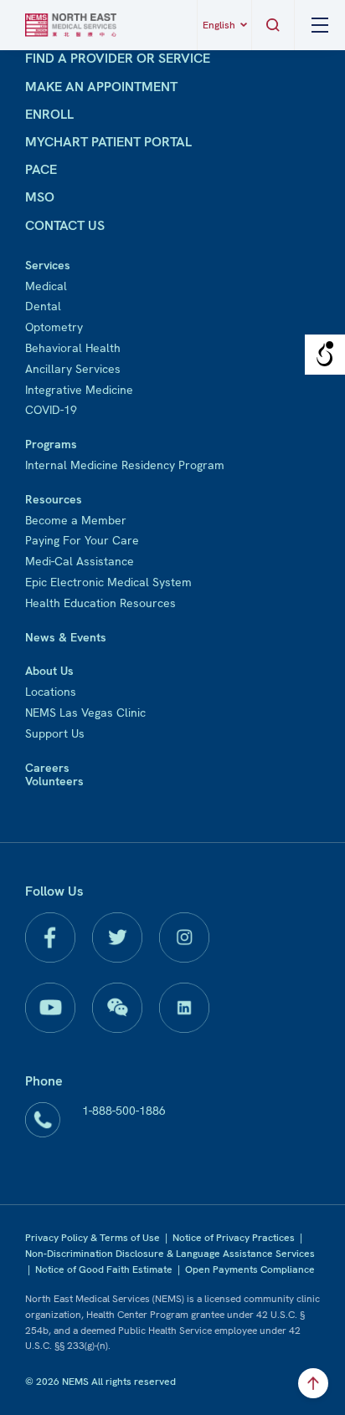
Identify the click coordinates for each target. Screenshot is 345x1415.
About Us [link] (49, 670)
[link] (70, 25)
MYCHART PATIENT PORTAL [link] (108, 142)
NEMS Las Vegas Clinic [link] (85, 712)
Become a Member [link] (75, 520)
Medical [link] (46, 286)
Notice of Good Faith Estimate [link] (103, 1269)
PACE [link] (41, 169)
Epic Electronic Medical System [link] (108, 582)
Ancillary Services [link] (73, 368)
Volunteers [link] (54, 781)
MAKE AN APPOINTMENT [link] (101, 86)
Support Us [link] (55, 733)
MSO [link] (39, 197)
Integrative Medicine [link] (79, 389)
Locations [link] (50, 691)
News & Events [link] (65, 637)
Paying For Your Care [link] (82, 540)
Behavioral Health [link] (73, 347)
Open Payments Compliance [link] (250, 1269)
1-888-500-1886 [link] (124, 1110)
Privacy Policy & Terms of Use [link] (92, 1237)
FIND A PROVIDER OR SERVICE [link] (117, 58)
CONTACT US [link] (65, 225)
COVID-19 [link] (51, 409)
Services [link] (47, 265)
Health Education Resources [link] (100, 602)
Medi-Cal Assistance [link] (79, 561)
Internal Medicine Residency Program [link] (124, 465)
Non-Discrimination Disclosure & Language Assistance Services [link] (170, 1253)
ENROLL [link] (49, 114)
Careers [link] (47, 767)
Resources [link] (53, 499)
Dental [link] (43, 306)
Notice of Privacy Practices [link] (233, 1237)
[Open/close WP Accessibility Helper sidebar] (325, 355)
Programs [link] (51, 444)
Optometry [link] (54, 327)
